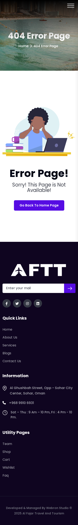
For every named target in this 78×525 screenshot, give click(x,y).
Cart (6, 459)
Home (23, 46)
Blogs (6, 353)
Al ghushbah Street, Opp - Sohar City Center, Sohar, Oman (41, 390)
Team (7, 443)
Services (9, 345)
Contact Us (11, 361)
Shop (6, 451)
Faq (5, 475)
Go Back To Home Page (39, 205)
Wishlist (8, 467)
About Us (9, 337)
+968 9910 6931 (21, 402)
